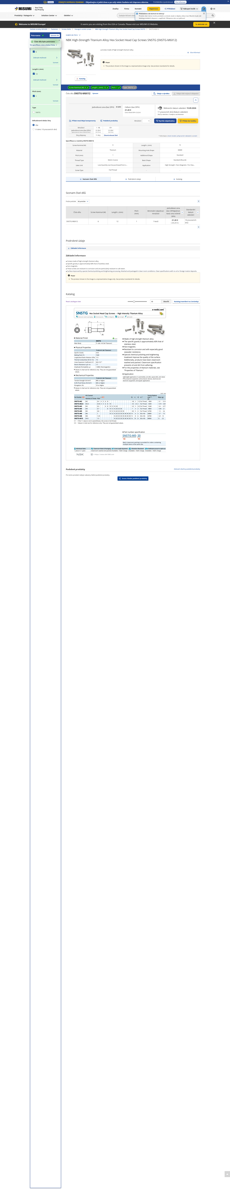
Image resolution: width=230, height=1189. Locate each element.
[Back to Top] (227, 1174)
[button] (180, 2)
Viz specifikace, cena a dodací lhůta (42, 45)
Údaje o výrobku (163, 93)
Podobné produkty (110, 121)
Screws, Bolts (66, 29)
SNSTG (38, 112)
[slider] (134, 301)
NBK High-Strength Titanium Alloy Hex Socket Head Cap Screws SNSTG (120, 29)
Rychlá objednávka (167, 121)
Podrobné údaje (134, 179)
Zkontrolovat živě (111, 135)
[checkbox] (45, 52)
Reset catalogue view (73, 301)
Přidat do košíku (189, 121)
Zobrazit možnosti (39, 58)
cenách (195, 136)
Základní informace (78, 248)
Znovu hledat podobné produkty (134, 478)
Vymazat (55, 62)
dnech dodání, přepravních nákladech (179, 136)
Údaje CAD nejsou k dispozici (187, 93)
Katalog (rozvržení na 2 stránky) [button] (186, 301)
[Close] (204, 13)
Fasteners (54, 29)
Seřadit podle (182, 212)
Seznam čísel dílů (90, 179)
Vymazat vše (55, 35)
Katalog (82, 79)
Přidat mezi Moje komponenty (84, 121)
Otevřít (166, 301)
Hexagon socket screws (83, 29)
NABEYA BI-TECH (72, 35)
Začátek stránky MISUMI (38, 29)
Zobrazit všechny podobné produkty (187, 469)
